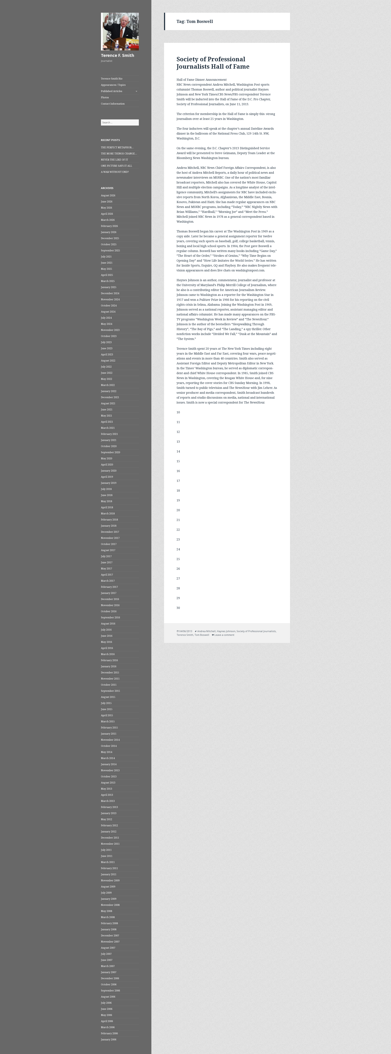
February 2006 (109, 1033)
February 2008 (109, 923)
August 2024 (108, 311)
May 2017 (106, 568)
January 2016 (108, 666)
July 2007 (106, 954)
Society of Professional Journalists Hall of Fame (213, 62)
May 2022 (106, 379)
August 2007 (108, 947)
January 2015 (108, 733)
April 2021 (107, 421)
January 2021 (108, 440)
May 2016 (106, 642)
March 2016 (108, 654)
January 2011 (108, 874)
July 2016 (106, 629)
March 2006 (108, 1027)
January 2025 (108, 287)
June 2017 (106, 562)
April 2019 (107, 476)
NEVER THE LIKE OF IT (114, 159)
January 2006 (108, 1039)
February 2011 (109, 868)
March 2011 (108, 862)
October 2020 (109, 446)
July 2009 (106, 892)
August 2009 (108, 886)
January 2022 (108, 391)
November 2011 (110, 843)
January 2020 (108, 470)
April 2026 (107, 213)
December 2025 (110, 238)
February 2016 (109, 660)
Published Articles (111, 91)
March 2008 (108, 917)
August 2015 (108, 697)
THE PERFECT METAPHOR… (117, 147)
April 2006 (107, 1021)
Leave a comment (224, 635)
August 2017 (108, 550)
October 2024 (109, 305)
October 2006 (109, 984)
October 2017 (109, 544)
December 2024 (110, 293)
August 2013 (108, 782)
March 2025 (108, 281)
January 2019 (108, 483)
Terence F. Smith (117, 55)
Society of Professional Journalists (256, 631)
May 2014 (106, 752)
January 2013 (108, 813)
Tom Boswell (201, 635)
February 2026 (109, 226)
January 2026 (108, 232)
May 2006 (106, 1015)
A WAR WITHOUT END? (115, 172)
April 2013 (107, 795)
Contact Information (113, 103)
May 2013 (106, 788)
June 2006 (106, 1009)
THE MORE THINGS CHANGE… (119, 153)
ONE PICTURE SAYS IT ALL (116, 165)
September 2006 (110, 990)
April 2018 (107, 507)
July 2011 (106, 850)
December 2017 (110, 531)
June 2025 (106, 262)
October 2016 (109, 611)
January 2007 (108, 972)
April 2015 (107, 715)
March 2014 (108, 758)
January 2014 (108, 764)
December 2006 (110, 978)
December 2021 (110, 397)
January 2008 (108, 929)
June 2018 (106, 495)
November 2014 (110, 739)
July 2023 (106, 342)
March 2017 (108, 580)
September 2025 (110, 250)
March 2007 (108, 966)
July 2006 (106, 1002)
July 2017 (106, 556)
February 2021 (109, 434)
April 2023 (107, 354)
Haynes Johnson (226, 631)
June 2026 (106, 201)
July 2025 (106, 256)
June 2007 (106, 960)
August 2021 (108, 403)
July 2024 (106, 317)
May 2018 (106, 501)
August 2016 (108, 623)
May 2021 (106, 415)
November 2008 (110, 905)
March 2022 (108, 385)
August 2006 (108, 996)
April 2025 (107, 275)
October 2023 (109, 336)
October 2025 (109, 244)
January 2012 (108, 831)
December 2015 (110, 672)
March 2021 (108, 428)
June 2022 (106, 372)
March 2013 (108, 801)
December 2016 (110, 599)
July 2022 (106, 366)
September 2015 (110, 691)
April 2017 (107, 574)
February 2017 (109, 587)
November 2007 (110, 941)
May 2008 (106, 911)
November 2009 (110, 880)
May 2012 (106, 819)
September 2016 (110, 617)
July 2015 (106, 703)
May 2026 (106, 207)
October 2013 (109, 776)
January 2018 (108, 525)
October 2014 (109, 746)
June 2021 (106, 409)
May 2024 (106, 324)
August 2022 (108, 360)
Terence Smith (185, 635)
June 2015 (106, 709)
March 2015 (108, 721)
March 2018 (108, 513)
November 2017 (110, 538)
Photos (105, 97)
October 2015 (109, 684)
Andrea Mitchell (206, 631)
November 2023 (110, 330)
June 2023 (106, 348)
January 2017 (108, 593)
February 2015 (109, 727)
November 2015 (110, 678)
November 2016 (110, 605)
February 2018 (109, 519)
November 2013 (110, 770)
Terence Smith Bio (111, 78)
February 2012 (109, 825)
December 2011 (110, 837)
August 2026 (108, 195)
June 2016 (106, 635)
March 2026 (108, 220)
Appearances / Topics (113, 85)
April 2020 (107, 464)
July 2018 (106, 489)
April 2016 (107, 648)
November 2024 (110, 299)
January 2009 (108, 898)
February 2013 (109, 807)
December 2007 (110, 935)
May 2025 (106, 268)
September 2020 (110, 452)
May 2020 (106, 458)
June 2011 (106, 856)
